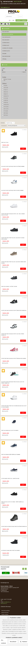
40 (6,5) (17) (6, 96)
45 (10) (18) (6, 106)
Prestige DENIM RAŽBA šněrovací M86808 (10, 454)
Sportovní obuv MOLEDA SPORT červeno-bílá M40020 (13, 358)
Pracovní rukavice (6, 37)
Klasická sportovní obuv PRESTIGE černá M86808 (12, 166)
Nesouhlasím (13, 641)
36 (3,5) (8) (6, 87)
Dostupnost (4, 125)
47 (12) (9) (6, 111)
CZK (9, 20)
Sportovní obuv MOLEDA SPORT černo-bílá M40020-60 (13, 310)
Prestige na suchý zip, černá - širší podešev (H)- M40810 (12, 502)
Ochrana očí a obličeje (7, 48)
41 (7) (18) (6, 98)
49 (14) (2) (6, 115)
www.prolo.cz (4, 603)
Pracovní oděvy (5, 39)
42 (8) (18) (6, 100)
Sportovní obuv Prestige (7, 34)
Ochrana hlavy (5, 45)
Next (26, 569)
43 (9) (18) (6, 102)
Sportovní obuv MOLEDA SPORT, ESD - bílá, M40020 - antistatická (13, 214)
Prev (23, 569)
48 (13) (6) (6, 113)
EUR (13, 20)
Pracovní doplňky (6, 56)
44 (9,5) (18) (6, 104)
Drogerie (4, 53)
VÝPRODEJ (4, 59)
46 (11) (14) (6, 108)
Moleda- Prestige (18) (7, 80)
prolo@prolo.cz (5, 7)
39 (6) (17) (6, 94)
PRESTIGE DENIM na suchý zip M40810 (9, 430)
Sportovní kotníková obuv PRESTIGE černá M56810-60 (14, 526)
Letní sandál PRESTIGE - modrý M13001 (10, 478)
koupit (23, 148)
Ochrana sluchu (6, 50)
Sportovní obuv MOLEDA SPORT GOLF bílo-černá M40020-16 (12, 334)
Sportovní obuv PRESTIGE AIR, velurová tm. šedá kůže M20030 (12, 238)
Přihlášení (18, 20)
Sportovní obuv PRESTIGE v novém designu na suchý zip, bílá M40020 (13, 406)
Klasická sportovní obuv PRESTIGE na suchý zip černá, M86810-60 (12, 382)
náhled (25, 129)
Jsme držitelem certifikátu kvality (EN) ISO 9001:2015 (13, 3)
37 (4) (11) (6, 89)
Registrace (24, 20)
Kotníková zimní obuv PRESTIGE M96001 (10, 550)
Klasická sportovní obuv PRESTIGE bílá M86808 (12, 190)
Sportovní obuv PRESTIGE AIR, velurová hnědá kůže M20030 (13, 262)
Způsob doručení (4, 612)
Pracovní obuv (5, 31)
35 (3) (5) (5, 85)
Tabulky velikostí (4, 614)
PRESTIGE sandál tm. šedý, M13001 (9, 286)
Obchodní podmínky (5, 610)
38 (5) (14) (6, 91)
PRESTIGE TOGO (4, 142)
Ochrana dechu (5, 42)
